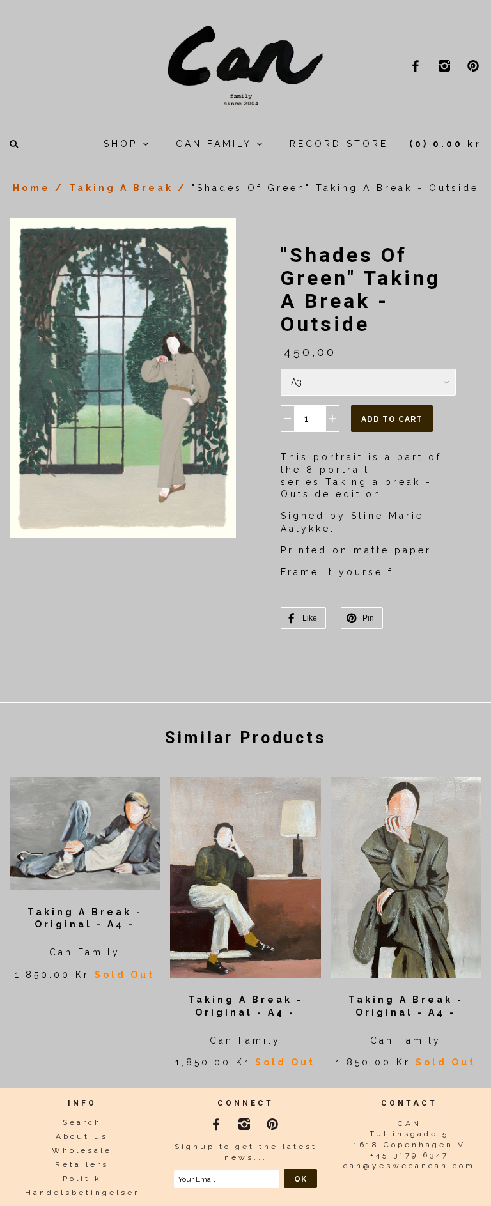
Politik (82, 1178)
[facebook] (417, 65)
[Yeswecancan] (245, 64)
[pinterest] (475, 65)
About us (82, 1136)
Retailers (82, 1164)
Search (82, 1122)
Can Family (84, 952)
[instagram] (446, 65)
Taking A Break (121, 188)
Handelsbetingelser (82, 1192)
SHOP (123, 144)
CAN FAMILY (216, 144)
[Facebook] (218, 1121)
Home (32, 188)
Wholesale (82, 1150)
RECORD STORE (339, 144)
